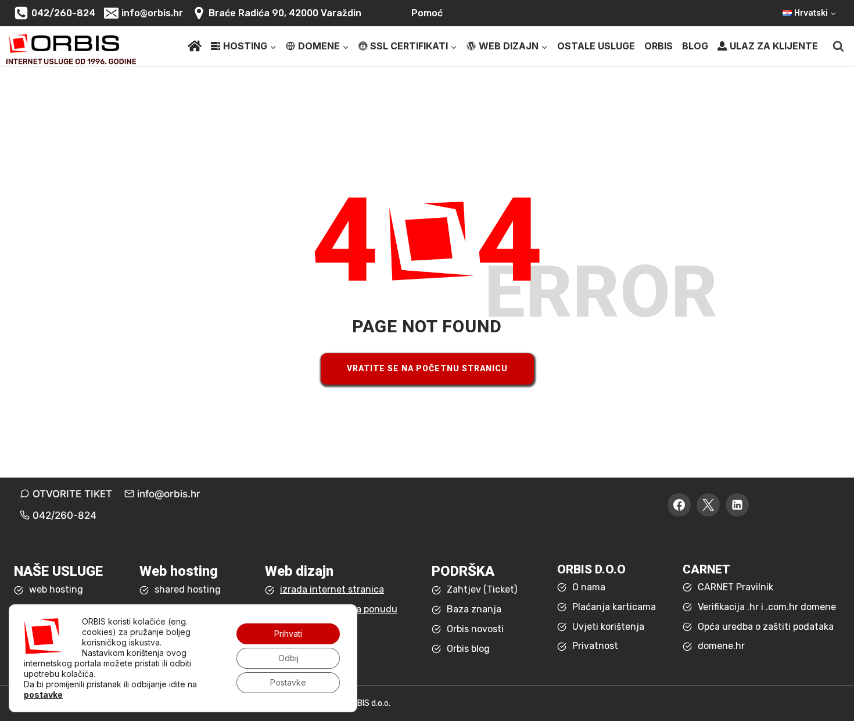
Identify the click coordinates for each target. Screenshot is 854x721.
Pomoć (427, 13)
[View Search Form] (838, 46)
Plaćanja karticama (614, 606)
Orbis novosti (475, 628)
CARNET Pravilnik (735, 587)
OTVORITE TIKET (72, 494)
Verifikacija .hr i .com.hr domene (767, 606)
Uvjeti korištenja (608, 626)
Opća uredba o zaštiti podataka (766, 626)
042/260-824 (64, 515)
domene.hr (721, 645)
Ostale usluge (596, 46)
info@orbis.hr (168, 494)
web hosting (56, 589)
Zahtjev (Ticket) (482, 589)
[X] (708, 504)
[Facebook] (679, 504)
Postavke (288, 682)
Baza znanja (474, 609)
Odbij (288, 658)
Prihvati (288, 634)
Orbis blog (468, 648)
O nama (588, 587)
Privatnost (595, 645)
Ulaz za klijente (774, 46)
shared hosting (188, 589)
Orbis (658, 46)
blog (695, 46)
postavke (43, 695)
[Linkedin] (737, 504)
